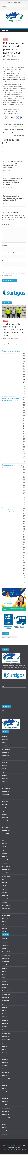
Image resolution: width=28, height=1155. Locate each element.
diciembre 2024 (6, 749)
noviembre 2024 (6, 752)
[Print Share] (21, 117)
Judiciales (6, 39)
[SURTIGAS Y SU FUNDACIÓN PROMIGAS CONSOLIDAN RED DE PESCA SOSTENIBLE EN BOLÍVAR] (12, 429)
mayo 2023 (4, 811)
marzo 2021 (5, 895)
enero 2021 (5, 902)
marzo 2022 (5, 856)
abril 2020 (4, 931)
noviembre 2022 (6, 830)
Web (3, 260)
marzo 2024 (5, 778)
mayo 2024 (4, 772)
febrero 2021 (5, 899)
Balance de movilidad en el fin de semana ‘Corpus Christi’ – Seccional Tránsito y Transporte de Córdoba (14, 127)
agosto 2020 (5, 918)
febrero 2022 (5, 860)
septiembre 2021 (6, 876)
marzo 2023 (5, 817)
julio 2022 (4, 843)
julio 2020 (4, 921)
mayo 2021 (4, 889)
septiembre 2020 (6, 915)
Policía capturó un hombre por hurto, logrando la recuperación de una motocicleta (12, 164)
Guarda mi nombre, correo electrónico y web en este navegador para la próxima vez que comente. (13, 273)
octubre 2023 (5, 794)
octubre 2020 (5, 912)
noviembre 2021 (6, 869)
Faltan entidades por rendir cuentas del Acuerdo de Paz (14, 5)
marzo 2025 (5, 739)
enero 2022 (5, 863)
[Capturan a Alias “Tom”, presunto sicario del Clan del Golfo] (12, 372)
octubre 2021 (5, 873)
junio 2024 (4, 768)
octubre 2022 (5, 833)
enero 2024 (5, 785)
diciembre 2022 (6, 827)
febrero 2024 (5, 781)
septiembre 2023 (6, 798)
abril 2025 (4, 736)
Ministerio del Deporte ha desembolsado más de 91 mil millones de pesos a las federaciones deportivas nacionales (24, 541)
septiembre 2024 (6, 759)
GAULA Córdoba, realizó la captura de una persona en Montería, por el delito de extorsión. (12, 182)
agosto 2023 (5, 801)
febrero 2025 (5, 742)
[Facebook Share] (6, 117)
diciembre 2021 (6, 866)
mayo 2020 (4, 928)
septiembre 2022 (6, 837)
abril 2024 (4, 775)
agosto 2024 (5, 762)
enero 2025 (5, 746)
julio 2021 (4, 882)
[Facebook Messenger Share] (17, 117)
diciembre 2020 (6, 905)
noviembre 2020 (6, 908)
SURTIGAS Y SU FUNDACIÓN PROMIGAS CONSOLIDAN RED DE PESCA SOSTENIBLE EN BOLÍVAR (24, 424)
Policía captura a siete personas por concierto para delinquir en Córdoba (13, 198)
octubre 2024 (5, 755)
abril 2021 (4, 892)
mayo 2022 (4, 850)
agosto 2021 (5, 879)
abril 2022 (4, 853)
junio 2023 (4, 807)
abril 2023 (4, 814)
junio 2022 (4, 847)
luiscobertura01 (15, 59)
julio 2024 (4, 765)
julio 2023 (4, 804)
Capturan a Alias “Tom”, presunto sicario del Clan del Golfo (24, 367)
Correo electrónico (8, 253)
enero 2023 (5, 824)
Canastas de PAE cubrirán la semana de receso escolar (13, 134)
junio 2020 (4, 925)
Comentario (6, 224)
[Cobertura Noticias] (3, 30)
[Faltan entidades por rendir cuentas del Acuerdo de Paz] (12, 485)
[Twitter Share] (10, 117)
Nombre (5, 245)
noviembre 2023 (6, 791)
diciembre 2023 (6, 788)
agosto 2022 (5, 840)
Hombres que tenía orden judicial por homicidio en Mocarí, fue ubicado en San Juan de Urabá (13, 329)
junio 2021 (4, 886)
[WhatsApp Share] (13, 117)
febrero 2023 (5, 821)
